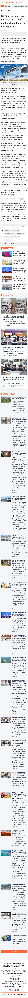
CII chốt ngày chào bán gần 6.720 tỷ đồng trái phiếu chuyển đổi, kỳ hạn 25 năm (19, 659)
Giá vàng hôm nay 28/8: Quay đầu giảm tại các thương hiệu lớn (18, 832)
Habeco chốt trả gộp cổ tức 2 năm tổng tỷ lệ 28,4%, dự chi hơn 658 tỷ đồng (19, 584)
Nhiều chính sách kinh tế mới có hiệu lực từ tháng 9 (13, 348)
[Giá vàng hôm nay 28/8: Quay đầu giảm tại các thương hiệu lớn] (6, 833)
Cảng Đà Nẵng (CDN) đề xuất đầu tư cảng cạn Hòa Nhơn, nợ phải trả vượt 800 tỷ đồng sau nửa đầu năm (19, 853)
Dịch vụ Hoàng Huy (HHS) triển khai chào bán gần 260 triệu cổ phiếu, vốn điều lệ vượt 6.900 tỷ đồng (19, 562)
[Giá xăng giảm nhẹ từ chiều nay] (6, 938)
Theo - (14, 225)
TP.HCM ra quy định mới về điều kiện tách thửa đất (19, 397)
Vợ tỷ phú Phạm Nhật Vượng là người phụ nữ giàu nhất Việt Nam (19, 914)
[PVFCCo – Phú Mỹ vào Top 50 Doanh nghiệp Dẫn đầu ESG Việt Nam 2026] (6, 499)
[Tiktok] (18, 990)
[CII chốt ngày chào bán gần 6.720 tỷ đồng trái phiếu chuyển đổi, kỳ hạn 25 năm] (6, 660)
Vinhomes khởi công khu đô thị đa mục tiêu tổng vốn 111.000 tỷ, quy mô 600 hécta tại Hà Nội (19, 615)
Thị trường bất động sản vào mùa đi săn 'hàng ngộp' (19, 885)
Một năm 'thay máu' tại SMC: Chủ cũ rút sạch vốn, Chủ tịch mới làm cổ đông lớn (19, 538)
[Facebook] (9, 990)
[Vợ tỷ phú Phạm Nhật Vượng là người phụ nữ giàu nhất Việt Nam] (6, 915)
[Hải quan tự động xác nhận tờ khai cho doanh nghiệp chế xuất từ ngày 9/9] (14, 367)
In (23, 243)
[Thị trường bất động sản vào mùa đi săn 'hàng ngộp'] (6, 887)
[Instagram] (12, 990)
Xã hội (3, 312)
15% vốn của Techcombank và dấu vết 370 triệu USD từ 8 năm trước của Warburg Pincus (19, 637)
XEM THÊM (14, 951)
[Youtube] (15, 990)
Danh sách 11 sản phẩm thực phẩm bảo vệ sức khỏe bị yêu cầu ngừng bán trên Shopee (14, 317)
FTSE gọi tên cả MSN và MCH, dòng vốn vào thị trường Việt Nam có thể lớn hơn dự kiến (19, 795)
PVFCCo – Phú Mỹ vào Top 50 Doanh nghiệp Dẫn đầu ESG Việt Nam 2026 (19, 498)
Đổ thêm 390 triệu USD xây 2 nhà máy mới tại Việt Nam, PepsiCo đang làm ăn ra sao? (19, 775)
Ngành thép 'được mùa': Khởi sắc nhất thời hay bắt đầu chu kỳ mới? (19, 453)
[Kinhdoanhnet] (14, 2)
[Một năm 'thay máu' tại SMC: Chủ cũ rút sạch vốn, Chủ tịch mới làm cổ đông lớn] (6, 538)
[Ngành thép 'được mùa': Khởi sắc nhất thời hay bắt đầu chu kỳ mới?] (6, 454)
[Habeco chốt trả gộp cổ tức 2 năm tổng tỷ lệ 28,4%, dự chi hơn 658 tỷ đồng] (6, 585)
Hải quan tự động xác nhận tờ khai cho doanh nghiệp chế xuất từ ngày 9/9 (14, 379)
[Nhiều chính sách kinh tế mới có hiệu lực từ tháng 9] (14, 337)
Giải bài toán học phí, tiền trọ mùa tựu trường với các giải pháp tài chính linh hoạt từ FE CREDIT (19, 683)
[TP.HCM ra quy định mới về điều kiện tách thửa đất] (6, 399)
